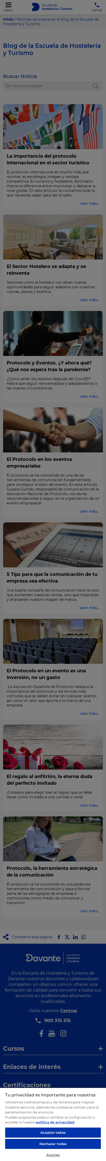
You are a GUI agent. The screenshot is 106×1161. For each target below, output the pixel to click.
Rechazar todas (53, 1144)
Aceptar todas (53, 1132)
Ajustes (53, 1155)
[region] (53, 1124)
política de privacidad (55, 1122)
